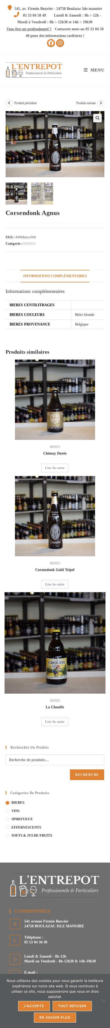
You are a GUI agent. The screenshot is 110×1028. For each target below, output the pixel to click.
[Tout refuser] (103, 1001)
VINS (15, 811)
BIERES (29, 243)
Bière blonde (84, 315)
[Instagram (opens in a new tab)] (60, 43)
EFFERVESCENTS (26, 827)
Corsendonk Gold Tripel (54, 570)
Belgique (81, 324)
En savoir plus (55, 1017)
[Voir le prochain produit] (100, 103)
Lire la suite (55, 468)
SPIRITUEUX (22, 819)
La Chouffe (55, 707)
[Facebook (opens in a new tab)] (51, 43)
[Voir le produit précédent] (9, 103)
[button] (97, 118)
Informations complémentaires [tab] (55, 276)
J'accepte (34, 1006)
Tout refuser (72, 1006)
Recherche (87, 775)
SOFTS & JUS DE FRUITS (31, 835)
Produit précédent (25, 103)
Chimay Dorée (54, 453)
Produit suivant (86, 103)
